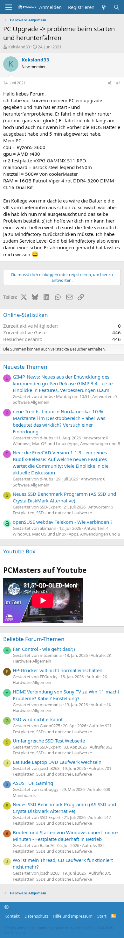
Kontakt (12, 916)
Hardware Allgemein (32, 661)
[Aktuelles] (104, 7)
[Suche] (116, 7)
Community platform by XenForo (58, 930)
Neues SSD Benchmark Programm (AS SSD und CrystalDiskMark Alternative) (64, 497)
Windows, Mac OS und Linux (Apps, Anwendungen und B (66, 443)
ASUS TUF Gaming (33, 783)
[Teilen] (110, 83)
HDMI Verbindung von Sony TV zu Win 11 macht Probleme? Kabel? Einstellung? (66, 694)
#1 (118, 83)
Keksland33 (19, 47)
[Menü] (8, 7)
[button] (6, 906)
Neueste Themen (25, 366)
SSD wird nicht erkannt (38, 719)
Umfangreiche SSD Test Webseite (49, 740)
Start (102, 916)
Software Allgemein (31, 402)
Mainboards (24, 795)
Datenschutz (36, 916)
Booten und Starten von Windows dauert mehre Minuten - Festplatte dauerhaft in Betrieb (65, 835)
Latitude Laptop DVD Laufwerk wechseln (57, 762)
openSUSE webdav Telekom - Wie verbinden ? (63, 522)
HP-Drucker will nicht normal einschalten (57, 670)
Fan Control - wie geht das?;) (44, 649)
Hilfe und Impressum (73, 916)
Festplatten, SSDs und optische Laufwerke (52, 512)
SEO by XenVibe (17, 927)
